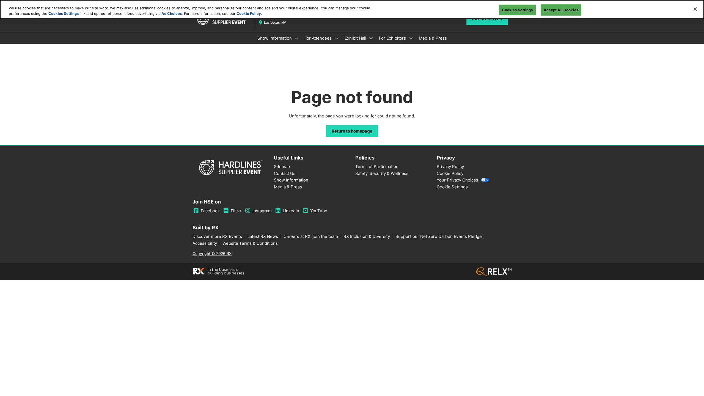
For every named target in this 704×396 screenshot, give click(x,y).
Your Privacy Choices (457, 180)
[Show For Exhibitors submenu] (410, 38)
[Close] (695, 9)
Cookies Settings (63, 13)
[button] (352, 131)
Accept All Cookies (561, 9)
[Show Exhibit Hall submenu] (371, 38)
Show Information (275, 38)
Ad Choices (171, 13)
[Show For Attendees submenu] (336, 38)
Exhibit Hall (356, 38)
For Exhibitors (393, 38)
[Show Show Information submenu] (296, 38)
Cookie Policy (249, 13)
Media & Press (433, 38)
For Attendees (318, 38)
